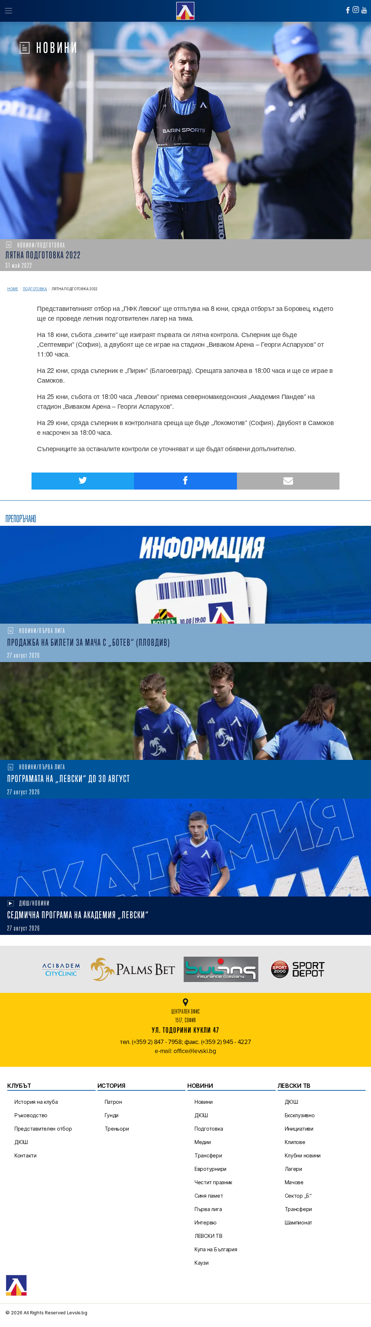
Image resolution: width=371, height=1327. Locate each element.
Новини (203, 1102)
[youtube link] (364, 10)
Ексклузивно (300, 1115)
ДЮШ (21, 1142)
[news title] (185, 575)
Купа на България (216, 1249)
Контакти (25, 1155)
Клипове (295, 1142)
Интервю (206, 1222)
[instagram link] (356, 9)
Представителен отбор (43, 1129)
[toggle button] (8, 11)
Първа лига (208, 1209)
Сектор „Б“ (298, 1196)
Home (12, 289)
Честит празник (213, 1182)
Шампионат (299, 1222)
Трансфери (208, 1155)
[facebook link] (348, 10)
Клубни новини (303, 1155)
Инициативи (299, 1129)
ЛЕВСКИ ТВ (208, 1236)
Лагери (293, 1169)
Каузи (202, 1263)
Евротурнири (210, 1169)
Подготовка (35, 289)
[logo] (185, 10)
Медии (203, 1142)
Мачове (294, 1182)
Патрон (113, 1102)
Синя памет (209, 1196)
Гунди (112, 1115)
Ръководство (30, 1115)
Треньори (117, 1129)
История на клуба (36, 1102)
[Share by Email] (288, 481)
